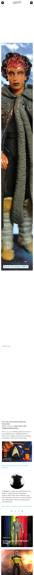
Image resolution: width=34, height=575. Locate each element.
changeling (9, 432)
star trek (14, 506)
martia (8, 506)
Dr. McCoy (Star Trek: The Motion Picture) (15, 542)
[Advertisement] (17, 23)
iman (3, 506)
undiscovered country (25, 506)
